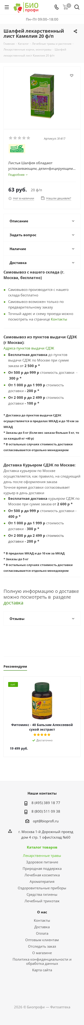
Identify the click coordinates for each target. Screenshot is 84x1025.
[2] (15, 138)
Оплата (42, 933)
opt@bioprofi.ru (46, 821)
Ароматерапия (42, 881)
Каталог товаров (42, 847)
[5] (28, 138)
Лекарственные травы (42, 855)
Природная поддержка (42, 868)
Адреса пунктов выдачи (25, 348)
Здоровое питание (42, 862)
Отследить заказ (42, 946)
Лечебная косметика (42, 875)
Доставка (42, 926)
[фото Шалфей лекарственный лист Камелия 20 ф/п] (42, 95)
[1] (11, 138)
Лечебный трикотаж (42, 901)
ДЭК (51, 348)
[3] (20, 138)
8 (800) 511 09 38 (46, 811)
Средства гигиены (42, 894)
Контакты (59, 319)
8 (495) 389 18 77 (46, 802)
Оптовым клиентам (42, 939)
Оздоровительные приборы (42, 888)
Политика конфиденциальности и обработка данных (42, 961)
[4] (24, 138)
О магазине (42, 952)
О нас (42, 912)
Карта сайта (42, 970)
